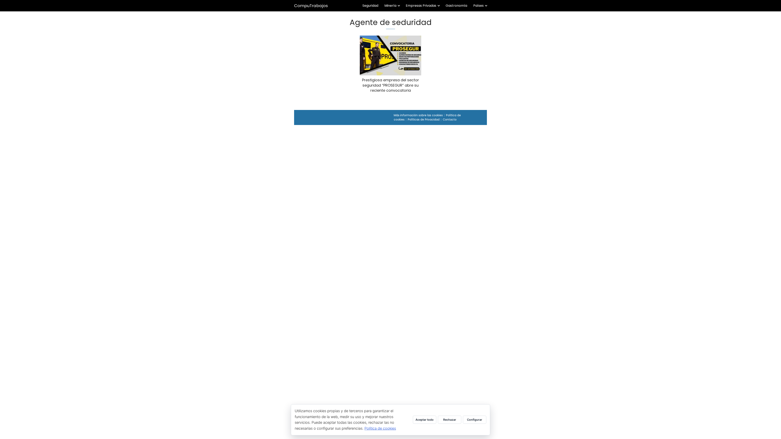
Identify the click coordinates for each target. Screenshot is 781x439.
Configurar (474, 419)
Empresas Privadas (421, 5)
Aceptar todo (425, 419)
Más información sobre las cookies (418, 115)
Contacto (450, 119)
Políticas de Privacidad (424, 119)
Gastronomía (456, 5)
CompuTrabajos (311, 6)
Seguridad (370, 5)
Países (478, 5)
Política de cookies (380, 428)
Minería (390, 5)
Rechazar (449, 419)
